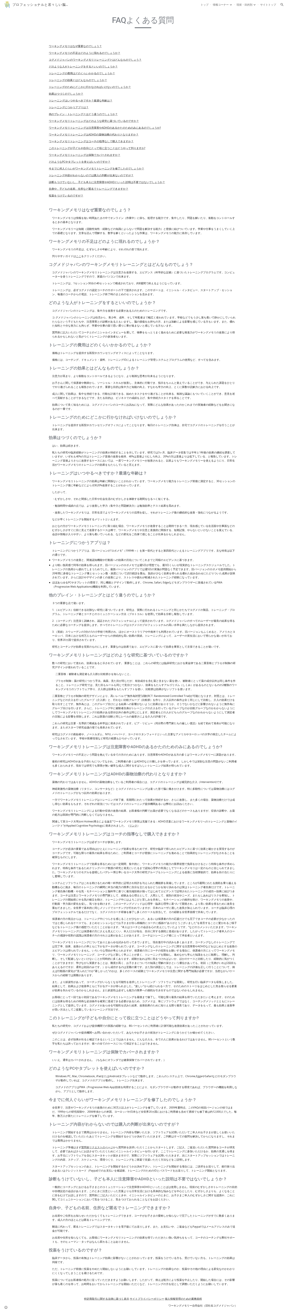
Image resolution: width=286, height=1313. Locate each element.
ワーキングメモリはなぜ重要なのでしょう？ (75, 46)
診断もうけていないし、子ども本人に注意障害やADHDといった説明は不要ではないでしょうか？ (107, 182)
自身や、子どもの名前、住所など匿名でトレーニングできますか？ (88, 189)
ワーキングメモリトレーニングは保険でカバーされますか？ (84, 155)
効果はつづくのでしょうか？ (66, 94)
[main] (143, 22)
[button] (282, 5)
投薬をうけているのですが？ (66, 195)
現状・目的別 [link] (244, 4)
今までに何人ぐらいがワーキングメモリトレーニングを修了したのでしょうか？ (96, 168)
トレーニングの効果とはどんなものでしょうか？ (78, 80)
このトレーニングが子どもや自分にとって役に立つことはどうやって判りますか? (97, 148)
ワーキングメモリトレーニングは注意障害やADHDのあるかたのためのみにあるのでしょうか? (105, 128)
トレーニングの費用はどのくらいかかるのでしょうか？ (82, 73)
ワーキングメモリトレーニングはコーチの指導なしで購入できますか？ (91, 141)
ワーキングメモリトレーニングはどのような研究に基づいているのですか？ (94, 121)
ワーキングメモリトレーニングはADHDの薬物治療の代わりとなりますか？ (94, 134)
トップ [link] (205, 4)
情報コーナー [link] (221, 4)
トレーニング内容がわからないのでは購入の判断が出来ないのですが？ (91, 175)
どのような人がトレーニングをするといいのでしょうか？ (83, 66)
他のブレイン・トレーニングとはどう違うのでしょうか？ (83, 114)
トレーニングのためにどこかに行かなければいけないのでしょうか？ (90, 87)
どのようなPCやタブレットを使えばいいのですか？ (79, 162)
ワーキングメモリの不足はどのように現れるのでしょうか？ (84, 53)
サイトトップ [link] (268, 4)
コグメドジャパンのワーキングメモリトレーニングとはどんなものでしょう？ (95, 60)
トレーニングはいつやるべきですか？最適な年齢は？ (80, 100)
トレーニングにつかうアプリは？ (69, 107)
